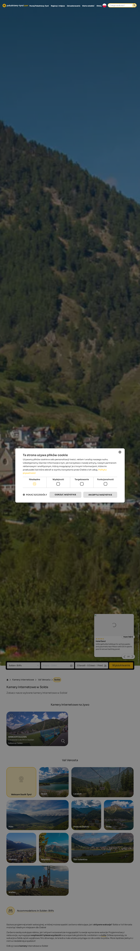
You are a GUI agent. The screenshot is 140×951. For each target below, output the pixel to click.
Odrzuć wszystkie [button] (65, 494)
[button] (35, 494)
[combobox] (120, 452)
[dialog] (70, 475)
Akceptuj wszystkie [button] (100, 494)
